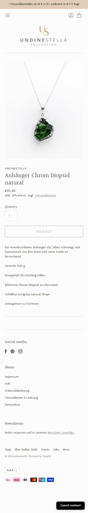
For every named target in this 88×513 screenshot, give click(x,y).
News (66, 450)
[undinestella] (44, 35)
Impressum (12, 377)
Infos (56, 450)
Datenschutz (12, 405)
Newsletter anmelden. (61, 433)
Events (45, 450)
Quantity (11, 207)
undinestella (16, 168)
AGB (7, 384)
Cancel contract (70, 505)
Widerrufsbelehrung (17, 391)
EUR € (10, 470)
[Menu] (7, 15)
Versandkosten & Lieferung (21, 398)
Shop (8, 450)
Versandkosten (45, 195)
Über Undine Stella (26, 450)
